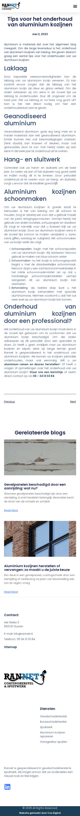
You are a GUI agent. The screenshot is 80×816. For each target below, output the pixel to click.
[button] (75, 6)
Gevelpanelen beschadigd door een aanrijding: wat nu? (35, 486)
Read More (11, 510)
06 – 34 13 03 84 (43, 376)
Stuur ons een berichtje (46, 372)
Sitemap (10, 647)
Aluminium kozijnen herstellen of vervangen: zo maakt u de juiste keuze (37, 568)
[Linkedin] (7, 787)
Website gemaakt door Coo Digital (40, 813)
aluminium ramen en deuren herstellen (31, 364)
